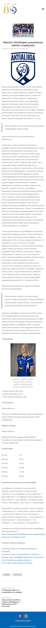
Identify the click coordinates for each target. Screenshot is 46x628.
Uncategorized (23, 48)
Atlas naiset (17, 575)
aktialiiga (6, 575)
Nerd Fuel (33, 626)
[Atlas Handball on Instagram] (26, 616)
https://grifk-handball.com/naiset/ (20, 563)
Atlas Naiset (14, 48)
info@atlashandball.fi (23, 621)
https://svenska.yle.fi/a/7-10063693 (25, 554)
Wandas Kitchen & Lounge (12, 437)
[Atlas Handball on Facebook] (20, 616)
